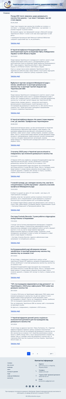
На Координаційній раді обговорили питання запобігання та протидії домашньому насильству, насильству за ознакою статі (31, 251)
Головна (9, 363)
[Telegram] (36, 386)
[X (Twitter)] (30, 386)
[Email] (39, 386)
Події (8, 373)
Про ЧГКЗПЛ (10, 365)
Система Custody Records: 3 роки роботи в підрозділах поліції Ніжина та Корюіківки (33, 217)
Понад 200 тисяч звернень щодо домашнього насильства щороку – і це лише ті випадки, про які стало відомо (31, 18)
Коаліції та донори (12, 371)
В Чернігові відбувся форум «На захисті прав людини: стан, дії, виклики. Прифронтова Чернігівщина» (32, 120)
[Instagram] (33, 386)
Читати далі (15, 43)
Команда (10, 367)
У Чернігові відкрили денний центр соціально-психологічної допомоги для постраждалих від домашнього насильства (29, 320)
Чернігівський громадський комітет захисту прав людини (35, 4)
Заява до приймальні (13, 376)
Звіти (8, 369)
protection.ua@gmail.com (46, 381)
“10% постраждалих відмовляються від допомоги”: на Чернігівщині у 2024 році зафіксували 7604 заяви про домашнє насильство (32, 286)
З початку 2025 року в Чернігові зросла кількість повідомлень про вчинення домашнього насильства (32, 153)
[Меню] (61, 4)
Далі (51, 353)
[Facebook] (26, 386)
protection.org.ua (35, 396)
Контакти (10, 378)
